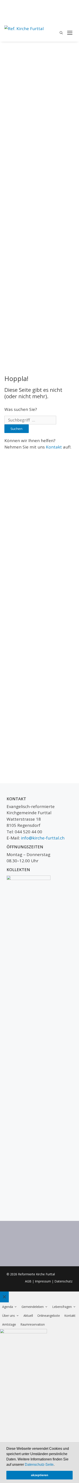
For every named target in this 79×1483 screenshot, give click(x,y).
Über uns (8, 1315)
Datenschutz (63, 1281)
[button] (56, 1465)
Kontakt (54, 447)
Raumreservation (32, 1324)
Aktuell (28, 1315)
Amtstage (9, 1324)
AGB (28, 1281)
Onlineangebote (48, 1315)
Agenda (7, 1307)
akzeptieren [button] (39, 1475)
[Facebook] (72, 6)
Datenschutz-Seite (39, 1464)
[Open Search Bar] (61, 32)
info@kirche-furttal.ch (43, 838)
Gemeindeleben (33, 1307)
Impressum (43, 1281)
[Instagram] (72, 13)
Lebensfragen (62, 1307)
